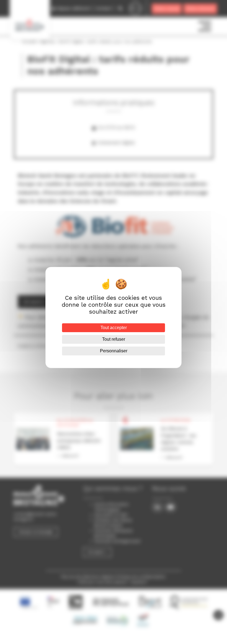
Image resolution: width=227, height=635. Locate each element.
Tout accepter (113, 327)
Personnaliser (113, 350)
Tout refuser (113, 339)
